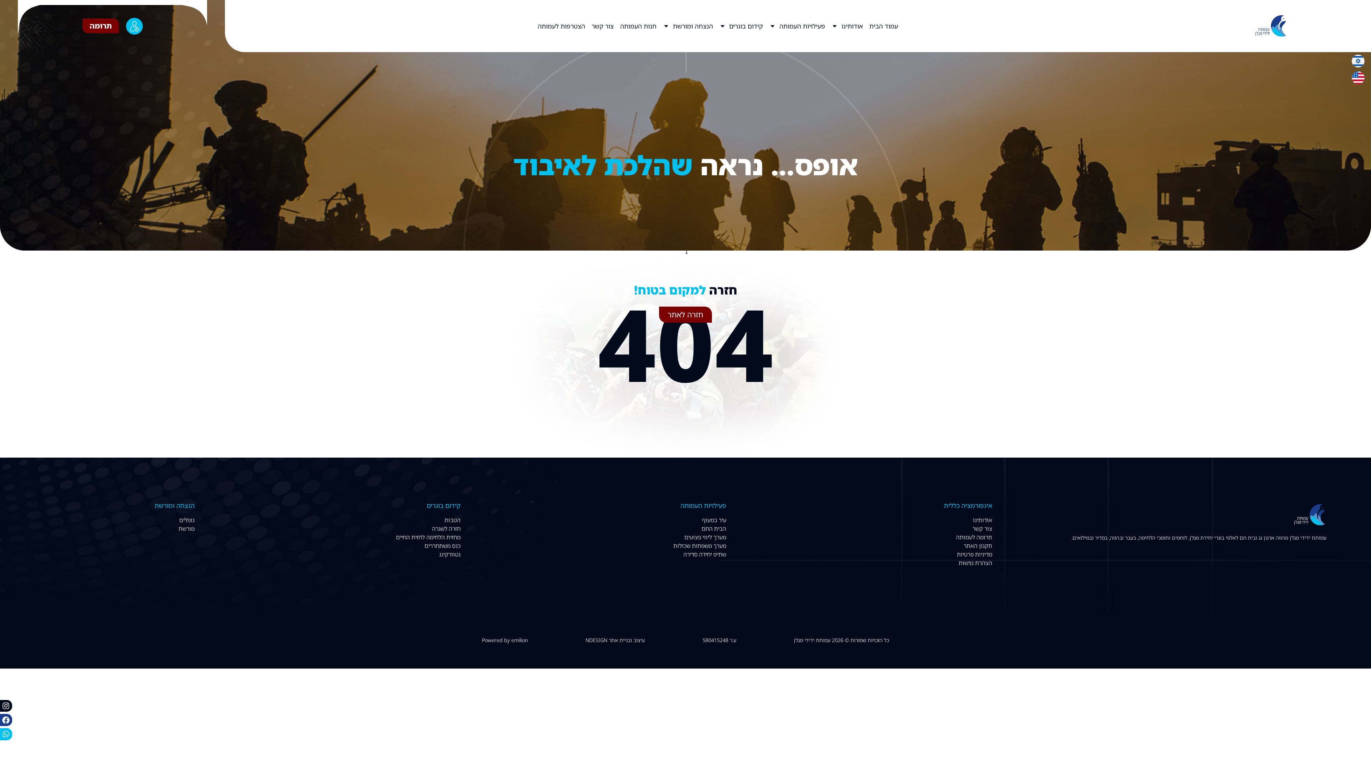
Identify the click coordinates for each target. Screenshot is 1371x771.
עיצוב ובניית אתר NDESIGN (615, 640)
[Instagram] (6, 706)
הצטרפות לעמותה (561, 26)
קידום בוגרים (746, 26)
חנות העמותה (638, 26)
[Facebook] (6, 720)
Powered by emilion (505, 640)
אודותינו (852, 26)
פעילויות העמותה (802, 26)
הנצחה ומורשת (693, 26)
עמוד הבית (883, 26)
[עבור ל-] (531, 26)
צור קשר (603, 26)
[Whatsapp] (6, 734)
